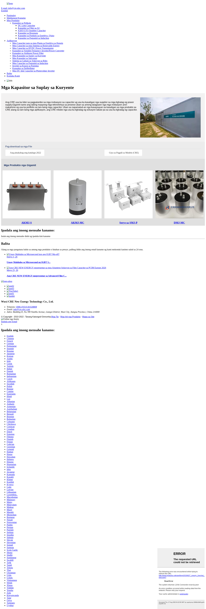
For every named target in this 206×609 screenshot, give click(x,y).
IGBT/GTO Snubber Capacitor (32, 30)
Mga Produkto (13, 20)
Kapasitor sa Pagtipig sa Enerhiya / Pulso (36, 35)
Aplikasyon (12, 40)
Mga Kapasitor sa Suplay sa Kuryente (29, 56)
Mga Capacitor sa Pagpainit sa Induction (30, 63)
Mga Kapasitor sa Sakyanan (24, 58)
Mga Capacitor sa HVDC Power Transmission (33, 48)
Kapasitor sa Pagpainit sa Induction (33, 38)
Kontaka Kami (13, 76)
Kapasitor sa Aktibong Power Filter (28, 53)
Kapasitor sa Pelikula (21, 23)
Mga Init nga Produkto (70, 316)
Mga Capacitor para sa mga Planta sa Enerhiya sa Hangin (37, 43)
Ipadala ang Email (9, 321)
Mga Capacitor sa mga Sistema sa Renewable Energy (36, 45)
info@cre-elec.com (21, 309)
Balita (9, 73)
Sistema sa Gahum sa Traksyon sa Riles (29, 61)
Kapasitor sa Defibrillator (23, 68)
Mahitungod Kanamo (16, 18)
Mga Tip (55, 316)
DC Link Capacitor (26, 25)
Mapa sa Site (88, 316)
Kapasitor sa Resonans (28, 33)
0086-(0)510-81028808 (26, 307)
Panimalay (11, 15)
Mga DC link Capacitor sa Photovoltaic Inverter (33, 71)
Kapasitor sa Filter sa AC (29, 28)
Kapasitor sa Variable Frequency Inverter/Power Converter (38, 51)
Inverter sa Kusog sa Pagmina (25, 66)
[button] (24, 153)
